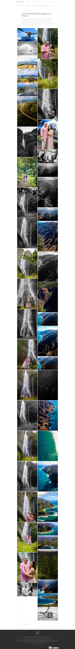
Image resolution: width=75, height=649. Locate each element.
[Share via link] (28, 624)
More (52, 5)
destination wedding (28, 5)
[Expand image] (27, 35)
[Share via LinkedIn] (26, 624)
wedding (22, 5)
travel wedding (34, 5)
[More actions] (53, 11)
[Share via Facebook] (21, 624)
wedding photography (47, 5)
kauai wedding (40, 5)
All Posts (18, 5)
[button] (28, 2)
